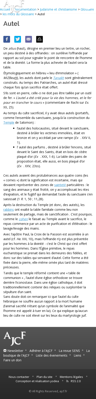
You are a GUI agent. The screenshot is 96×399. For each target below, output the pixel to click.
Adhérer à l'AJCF (40, 351)
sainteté (60, 185)
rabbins (8, 209)
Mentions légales (71, 377)
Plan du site (44, 377)
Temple (8, 122)
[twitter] (17, 39)
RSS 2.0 (76, 381)
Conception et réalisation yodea (37, 381)
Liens (77, 355)
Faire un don (12, 360)
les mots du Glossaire (18, 14)
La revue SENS (69, 351)
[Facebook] (6, 39)
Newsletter (14, 351)
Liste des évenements (51, 355)
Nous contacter (19, 377)
